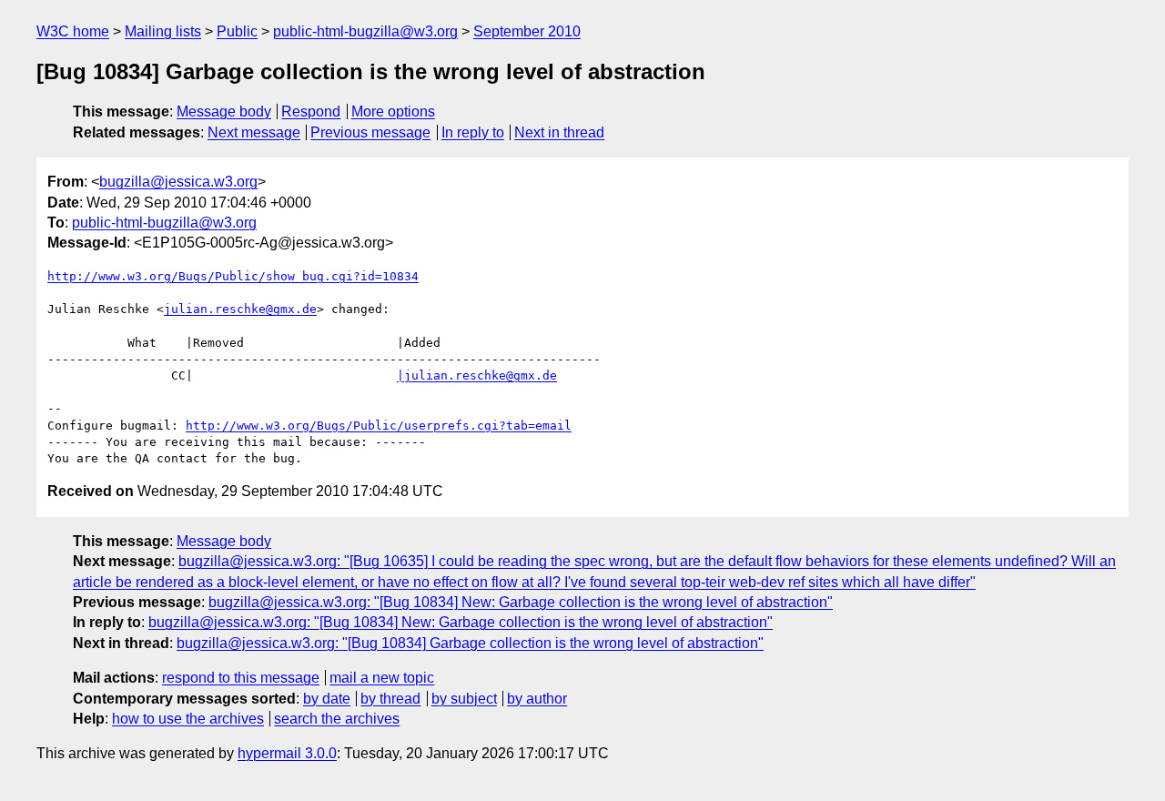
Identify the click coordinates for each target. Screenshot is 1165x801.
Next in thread (559, 132)
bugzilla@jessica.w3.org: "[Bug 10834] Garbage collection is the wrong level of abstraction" (470, 643)
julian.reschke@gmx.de (240, 309)
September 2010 (527, 31)
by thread (390, 698)
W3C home (72, 31)
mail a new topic (381, 677)
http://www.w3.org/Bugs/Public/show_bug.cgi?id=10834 (233, 276)
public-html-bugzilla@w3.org (365, 31)
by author (537, 698)
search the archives (337, 718)
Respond (310, 111)
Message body (224, 111)
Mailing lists (163, 31)
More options (393, 111)
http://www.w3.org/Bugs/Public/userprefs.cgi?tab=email (379, 425)
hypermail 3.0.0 (287, 753)
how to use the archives (188, 718)
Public (237, 31)
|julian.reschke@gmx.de (477, 375)
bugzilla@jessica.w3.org (178, 181)
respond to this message (240, 677)
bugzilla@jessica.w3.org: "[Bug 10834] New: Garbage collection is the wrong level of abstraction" (520, 602)
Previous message (370, 132)
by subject (464, 698)
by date (326, 698)
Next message (254, 132)
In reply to (472, 132)
